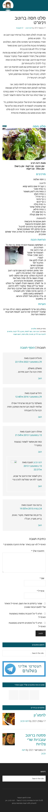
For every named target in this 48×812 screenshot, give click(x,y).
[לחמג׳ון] (8, 719)
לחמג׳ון (40, 715)
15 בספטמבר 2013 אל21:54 (28, 435)
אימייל (40, 591)
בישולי (18, 800)
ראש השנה (17, 334)
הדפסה (4, 126)
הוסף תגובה (27, 347)
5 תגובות (19, 28)
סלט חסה (25, 334)
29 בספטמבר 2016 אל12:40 (28, 396)
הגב (40, 378)
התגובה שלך (37, 551)
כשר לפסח (28, 331)
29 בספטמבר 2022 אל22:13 (28, 362)
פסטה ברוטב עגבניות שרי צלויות (35, 739)
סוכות (31, 334)
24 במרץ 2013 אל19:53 (31, 508)
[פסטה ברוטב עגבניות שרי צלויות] (8, 739)
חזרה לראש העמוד (24, 798)
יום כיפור (36, 331)
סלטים (33, 329)
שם (42, 578)
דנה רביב (37, 462)
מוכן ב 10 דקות (18, 331)
